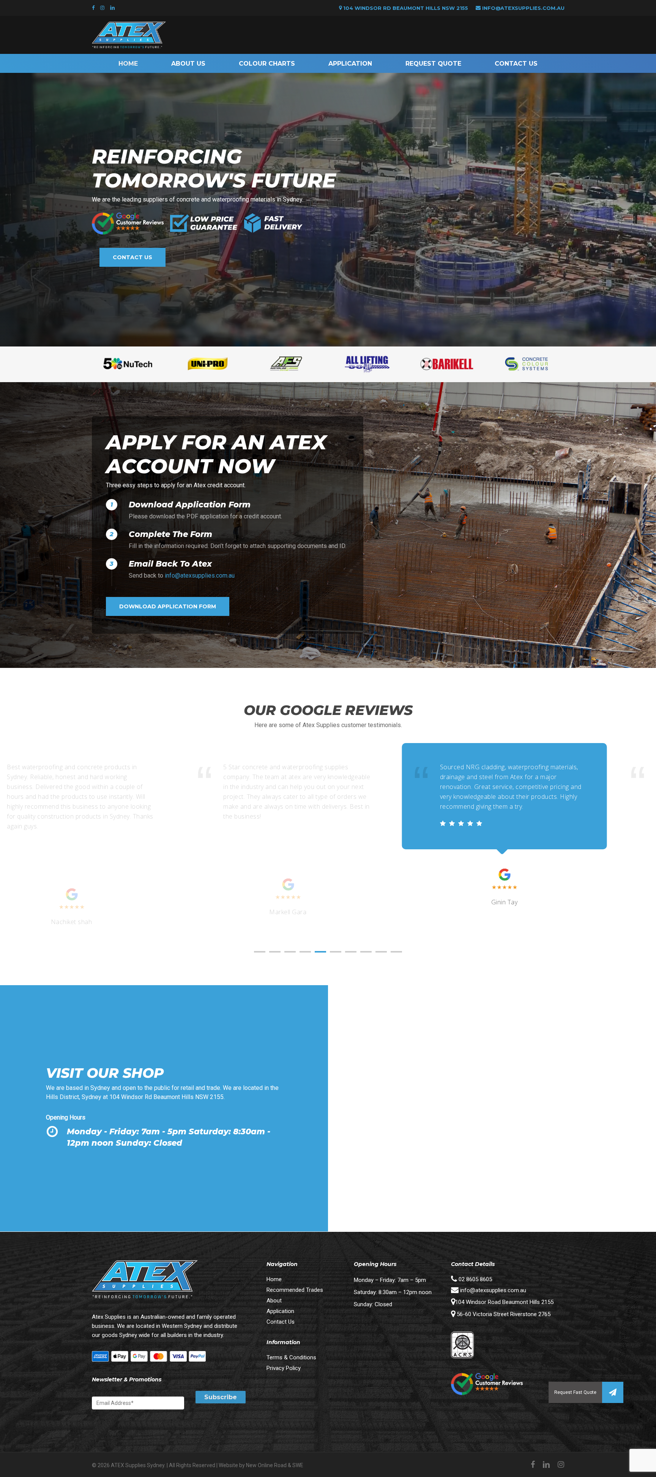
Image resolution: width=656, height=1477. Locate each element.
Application (280, 1311)
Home (274, 1279)
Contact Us (280, 1321)
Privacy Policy (283, 1368)
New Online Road (266, 1465)
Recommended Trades (294, 1289)
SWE (297, 1465)
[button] (612, 1392)
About (274, 1300)
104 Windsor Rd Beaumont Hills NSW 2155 (405, 8)
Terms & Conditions (291, 1357)
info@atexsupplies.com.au (523, 8)
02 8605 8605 (474, 1279)
